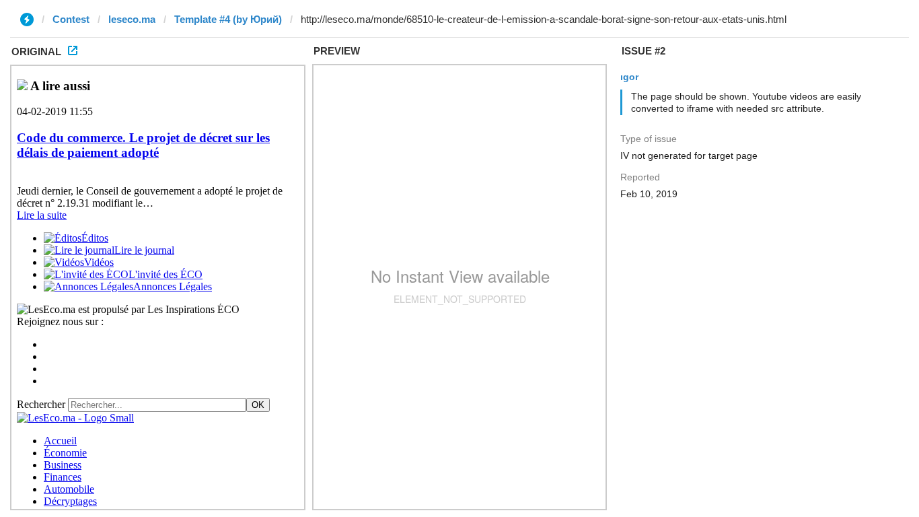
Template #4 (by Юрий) (228, 19)
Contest (70, 19)
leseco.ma (131, 19)
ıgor (629, 76)
